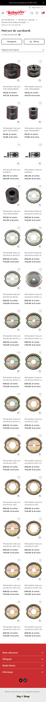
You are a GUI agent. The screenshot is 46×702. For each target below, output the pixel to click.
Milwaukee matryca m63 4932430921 (33, 87)
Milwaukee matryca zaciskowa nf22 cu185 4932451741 (11, 503)
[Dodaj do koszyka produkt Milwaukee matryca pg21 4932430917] (40, 122)
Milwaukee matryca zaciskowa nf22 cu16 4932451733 (33, 462)
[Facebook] (21, 680)
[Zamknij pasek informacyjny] (43, 3)
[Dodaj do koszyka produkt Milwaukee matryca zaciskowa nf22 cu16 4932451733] (40, 454)
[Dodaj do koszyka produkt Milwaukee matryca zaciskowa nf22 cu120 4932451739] (40, 412)
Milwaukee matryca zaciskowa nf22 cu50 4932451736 (34, 586)
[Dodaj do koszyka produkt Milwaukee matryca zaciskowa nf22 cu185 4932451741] (18, 496)
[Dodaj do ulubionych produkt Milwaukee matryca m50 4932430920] (19, 61)
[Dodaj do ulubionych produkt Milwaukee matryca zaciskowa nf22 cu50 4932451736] (40, 560)
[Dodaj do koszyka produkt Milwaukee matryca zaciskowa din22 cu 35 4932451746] (18, 371)
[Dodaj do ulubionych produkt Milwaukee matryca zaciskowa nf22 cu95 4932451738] (40, 602)
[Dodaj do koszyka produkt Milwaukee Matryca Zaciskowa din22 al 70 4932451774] (40, 246)
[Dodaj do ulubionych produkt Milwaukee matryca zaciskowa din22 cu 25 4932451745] (40, 311)
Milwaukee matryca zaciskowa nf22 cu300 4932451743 (33, 545)
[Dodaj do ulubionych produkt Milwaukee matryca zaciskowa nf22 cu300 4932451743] (40, 519)
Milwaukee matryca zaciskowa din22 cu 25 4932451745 (33, 337)
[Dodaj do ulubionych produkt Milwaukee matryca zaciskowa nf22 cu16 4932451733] (40, 436)
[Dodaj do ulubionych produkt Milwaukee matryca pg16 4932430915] (19, 103)
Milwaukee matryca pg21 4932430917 (33, 129)
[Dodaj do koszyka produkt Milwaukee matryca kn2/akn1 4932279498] (18, 163)
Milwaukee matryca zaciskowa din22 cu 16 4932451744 (11, 337)
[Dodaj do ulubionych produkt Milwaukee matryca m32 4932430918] (19, 186)
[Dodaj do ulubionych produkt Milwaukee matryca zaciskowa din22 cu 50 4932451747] (40, 352)
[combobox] (23, 50)
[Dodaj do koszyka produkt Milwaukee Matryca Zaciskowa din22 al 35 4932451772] (40, 205)
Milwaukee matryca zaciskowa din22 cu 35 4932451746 (11, 378)
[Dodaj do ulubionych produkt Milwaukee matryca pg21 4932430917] (40, 103)
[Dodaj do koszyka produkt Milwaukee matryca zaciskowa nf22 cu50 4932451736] (40, 579)
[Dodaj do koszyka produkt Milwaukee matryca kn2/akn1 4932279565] (40, 163)
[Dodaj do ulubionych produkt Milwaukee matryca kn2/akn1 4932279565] (40, 145)
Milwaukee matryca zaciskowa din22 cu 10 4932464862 (33, 295)
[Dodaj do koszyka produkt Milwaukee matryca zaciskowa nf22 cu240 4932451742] (40, 496)
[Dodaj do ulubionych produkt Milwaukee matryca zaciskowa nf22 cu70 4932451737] (19, 602)
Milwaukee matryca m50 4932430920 (11, 87)
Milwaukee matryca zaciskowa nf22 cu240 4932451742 (33, 503)
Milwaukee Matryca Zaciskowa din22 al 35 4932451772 (33, 212)
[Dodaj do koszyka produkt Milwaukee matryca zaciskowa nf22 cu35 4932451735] (18, 579)
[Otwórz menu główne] (2, 13)
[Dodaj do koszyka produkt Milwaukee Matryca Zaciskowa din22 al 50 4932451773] (18, 246)
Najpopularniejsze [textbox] (10, 50)
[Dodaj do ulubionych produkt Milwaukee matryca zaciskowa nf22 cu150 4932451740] (19, 436)
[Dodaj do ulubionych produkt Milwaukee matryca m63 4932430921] (40, 61)
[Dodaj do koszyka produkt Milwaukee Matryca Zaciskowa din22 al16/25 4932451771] (18, 288)
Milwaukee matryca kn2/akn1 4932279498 (11, 171)
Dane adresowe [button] (10, 652)
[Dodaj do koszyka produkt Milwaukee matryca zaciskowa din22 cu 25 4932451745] (40, 329)
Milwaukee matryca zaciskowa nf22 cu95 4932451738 (34, 628)
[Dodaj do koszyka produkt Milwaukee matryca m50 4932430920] (18, 80)
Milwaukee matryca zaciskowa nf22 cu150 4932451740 (11, 462)
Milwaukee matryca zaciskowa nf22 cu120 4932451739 (33, 420)
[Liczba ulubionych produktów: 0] (37, 13)
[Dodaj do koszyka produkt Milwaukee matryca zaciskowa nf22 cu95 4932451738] (40, 620)
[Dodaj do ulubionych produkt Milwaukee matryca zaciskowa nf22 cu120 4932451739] (40, 394)
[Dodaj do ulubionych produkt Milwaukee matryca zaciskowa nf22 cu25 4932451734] (19, 519)
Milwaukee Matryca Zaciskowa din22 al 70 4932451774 (33, 254)
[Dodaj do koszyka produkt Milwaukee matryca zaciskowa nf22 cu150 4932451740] (18, 454)
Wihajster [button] (7, 659)
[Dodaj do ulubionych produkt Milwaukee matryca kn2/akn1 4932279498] (19, 145)
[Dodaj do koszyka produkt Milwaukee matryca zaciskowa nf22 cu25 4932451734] (18, 537)
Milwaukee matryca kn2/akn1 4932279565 (33, 171)
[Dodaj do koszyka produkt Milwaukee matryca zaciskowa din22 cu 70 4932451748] (18, 412)
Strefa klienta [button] (8, 665)
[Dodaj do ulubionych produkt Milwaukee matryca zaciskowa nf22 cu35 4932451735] (19, 560)
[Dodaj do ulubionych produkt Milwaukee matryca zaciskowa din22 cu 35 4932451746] (19, 352)
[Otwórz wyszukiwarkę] (31, 13)
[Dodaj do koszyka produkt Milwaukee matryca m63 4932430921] (40, 80)
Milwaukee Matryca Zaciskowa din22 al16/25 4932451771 (11, 295)
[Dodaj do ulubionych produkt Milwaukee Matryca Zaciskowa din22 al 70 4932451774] (40, 228)
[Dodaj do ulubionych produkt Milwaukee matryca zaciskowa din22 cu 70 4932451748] (19, 394)
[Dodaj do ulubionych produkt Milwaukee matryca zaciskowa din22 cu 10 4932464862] (40, 269)
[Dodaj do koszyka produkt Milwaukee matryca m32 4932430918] (18, 205)
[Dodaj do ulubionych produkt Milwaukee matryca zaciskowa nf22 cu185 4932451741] (19, 477)
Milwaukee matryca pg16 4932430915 (11, 129)
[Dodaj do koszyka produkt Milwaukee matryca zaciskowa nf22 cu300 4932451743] (40, 537)
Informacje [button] (7, 672)
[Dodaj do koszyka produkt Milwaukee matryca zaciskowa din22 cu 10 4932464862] (40, 288)
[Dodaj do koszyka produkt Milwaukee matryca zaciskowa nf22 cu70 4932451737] (18, 620)
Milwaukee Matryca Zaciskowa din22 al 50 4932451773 (11, 254)
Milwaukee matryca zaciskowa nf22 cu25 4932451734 (12, 545)
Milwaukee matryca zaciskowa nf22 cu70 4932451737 (12, 628)
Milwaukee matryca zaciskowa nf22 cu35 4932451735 (12, 586)
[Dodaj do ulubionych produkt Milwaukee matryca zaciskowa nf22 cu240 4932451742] (40, 477)
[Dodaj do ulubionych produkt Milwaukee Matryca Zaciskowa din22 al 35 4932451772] (40, 186)
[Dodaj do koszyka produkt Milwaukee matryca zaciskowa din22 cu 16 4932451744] (18, 329)
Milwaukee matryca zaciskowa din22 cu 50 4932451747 (33, 378)
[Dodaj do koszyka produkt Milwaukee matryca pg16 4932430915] (18, 122)
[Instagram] (25, 680)
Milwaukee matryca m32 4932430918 (11, 212)
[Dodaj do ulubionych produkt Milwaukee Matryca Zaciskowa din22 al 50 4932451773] (19, 228)
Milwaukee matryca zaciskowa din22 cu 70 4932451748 (11, 420)
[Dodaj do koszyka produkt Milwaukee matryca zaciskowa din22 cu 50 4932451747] (40, 371)
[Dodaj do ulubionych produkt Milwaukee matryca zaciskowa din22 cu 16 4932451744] (19, 311)
